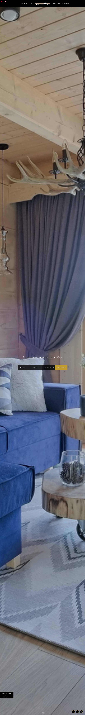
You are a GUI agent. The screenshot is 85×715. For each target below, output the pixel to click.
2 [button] (42, 712)
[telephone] (73, 711)
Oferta (54, 3)
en (6, 1)
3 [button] (43, 712)
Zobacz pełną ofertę (7, 693)
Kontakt (66, 3)
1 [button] (41, 712)
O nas (21, 3)
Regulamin (60, 3)
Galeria (31, 3)
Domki (25, 3)
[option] (42, 357)
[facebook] (81, 711)
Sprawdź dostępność (61, 367)
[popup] (77, 711)
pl (3, 1)
